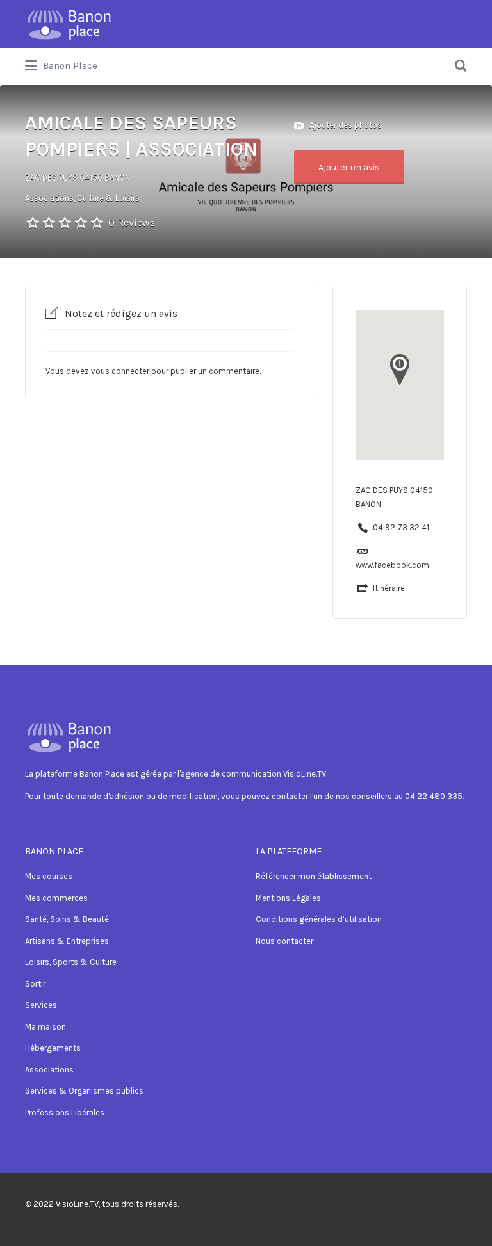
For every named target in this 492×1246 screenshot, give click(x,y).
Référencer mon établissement (314, 876)
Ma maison (45, 1027)
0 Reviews (131, 222)
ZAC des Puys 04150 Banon (77, 177)
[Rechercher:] (246, 60)
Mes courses (48, 876)
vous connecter (120, 371)
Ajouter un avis (349, 167)
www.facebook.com (392, 565)
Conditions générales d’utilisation (319, 919)
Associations (49, 1069)
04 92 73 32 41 (401, 527)
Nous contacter (284, 941)
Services (41, 1005)
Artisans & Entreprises (67, 941)
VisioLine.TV (77, 1204)
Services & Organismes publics (84, 1091)
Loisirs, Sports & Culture (71, 962)
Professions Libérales (64, 1112)
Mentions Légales (288, 898)
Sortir (35, 984)
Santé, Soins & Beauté (67, 919)
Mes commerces (56, 898)
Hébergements (53, 1048)
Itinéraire (389, 588)
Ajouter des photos (345, 124)
